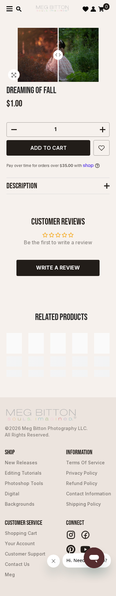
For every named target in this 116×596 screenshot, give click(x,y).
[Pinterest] (71, 549)
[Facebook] (85, 535)
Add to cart (48, 148)
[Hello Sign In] (93, 9)
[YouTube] (85, 549)
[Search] (19, 9)
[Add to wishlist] (101, 148)
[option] (58, 55)
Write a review (58, 267)
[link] (14, 361)
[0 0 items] (101, 9)
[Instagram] (71, 535)
